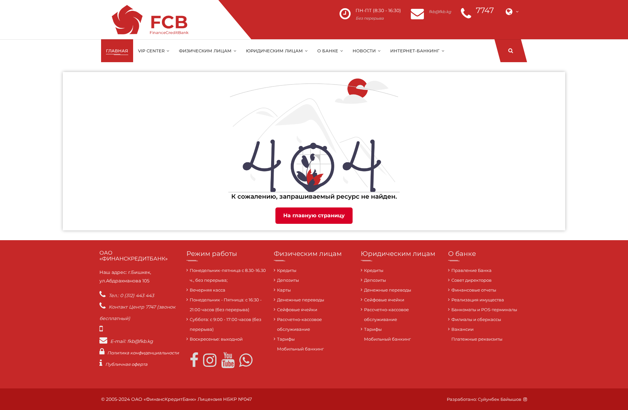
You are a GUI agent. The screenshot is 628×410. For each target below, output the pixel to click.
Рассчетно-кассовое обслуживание (299, 324)
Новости (365, 50)
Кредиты (286, 270)
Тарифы (286, 339)
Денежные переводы (300, 299)
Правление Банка (471, 270)
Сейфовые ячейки (297, 309)
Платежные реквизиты (476, 339)
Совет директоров (471, 280)
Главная (117, 50)
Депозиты (288, 280)
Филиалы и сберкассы (476, 319)
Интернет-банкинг (415, 50)
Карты (284, 290)
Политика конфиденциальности (143, 352)
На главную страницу (314, 215)
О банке (328, 50)
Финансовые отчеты (473, 290)
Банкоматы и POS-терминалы (484, 309)
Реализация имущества (477, 299)
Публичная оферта (126, 364)
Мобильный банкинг (300, 348)
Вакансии (462, 329)
